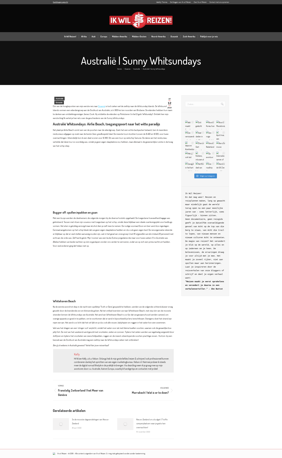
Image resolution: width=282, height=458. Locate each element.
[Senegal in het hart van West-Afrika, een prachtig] (189, 166)
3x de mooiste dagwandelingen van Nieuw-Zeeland (90, 421)
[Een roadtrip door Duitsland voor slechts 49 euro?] (210, 166)
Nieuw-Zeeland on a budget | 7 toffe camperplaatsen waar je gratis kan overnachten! (152, 423)
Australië (59, 99)
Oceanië (101, 106)
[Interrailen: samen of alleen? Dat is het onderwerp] (220, 156)
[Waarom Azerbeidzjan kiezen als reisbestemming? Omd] (189, 145)
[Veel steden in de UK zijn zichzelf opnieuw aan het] (200, 135)
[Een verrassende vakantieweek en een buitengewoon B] (189, 135)
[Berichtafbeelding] (61, 424)
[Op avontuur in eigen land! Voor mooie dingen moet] (210, 156)
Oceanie (59, 103)
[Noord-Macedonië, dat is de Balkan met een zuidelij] (220, 125)
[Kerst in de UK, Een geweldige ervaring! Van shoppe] (220, 166)
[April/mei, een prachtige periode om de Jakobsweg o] (220, 135)
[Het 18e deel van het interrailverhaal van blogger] (200, 166)
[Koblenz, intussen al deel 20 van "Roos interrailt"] (200, 156)
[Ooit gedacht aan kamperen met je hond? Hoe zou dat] (200, 125)
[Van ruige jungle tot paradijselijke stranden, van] (210, 135)
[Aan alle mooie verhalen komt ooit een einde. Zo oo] (220, 145)
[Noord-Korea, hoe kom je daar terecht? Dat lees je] (210, 125)
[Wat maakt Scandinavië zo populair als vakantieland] (189, 125)
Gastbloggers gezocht (60, 2)
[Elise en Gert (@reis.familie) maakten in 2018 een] (200, 145)
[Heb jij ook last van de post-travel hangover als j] (189, 156)
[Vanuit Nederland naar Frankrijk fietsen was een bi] (210, 145)
